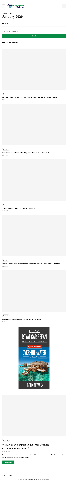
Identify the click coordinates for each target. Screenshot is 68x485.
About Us (11, 475)
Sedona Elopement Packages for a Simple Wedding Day (19, 208)
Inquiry (4, 475)
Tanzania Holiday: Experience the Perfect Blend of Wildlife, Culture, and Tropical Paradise (29, 97)
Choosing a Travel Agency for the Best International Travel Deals (21, 319)
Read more (8, 462)
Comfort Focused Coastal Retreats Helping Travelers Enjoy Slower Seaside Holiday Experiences (31, 263)
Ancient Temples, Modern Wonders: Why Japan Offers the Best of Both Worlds (26, 153)
